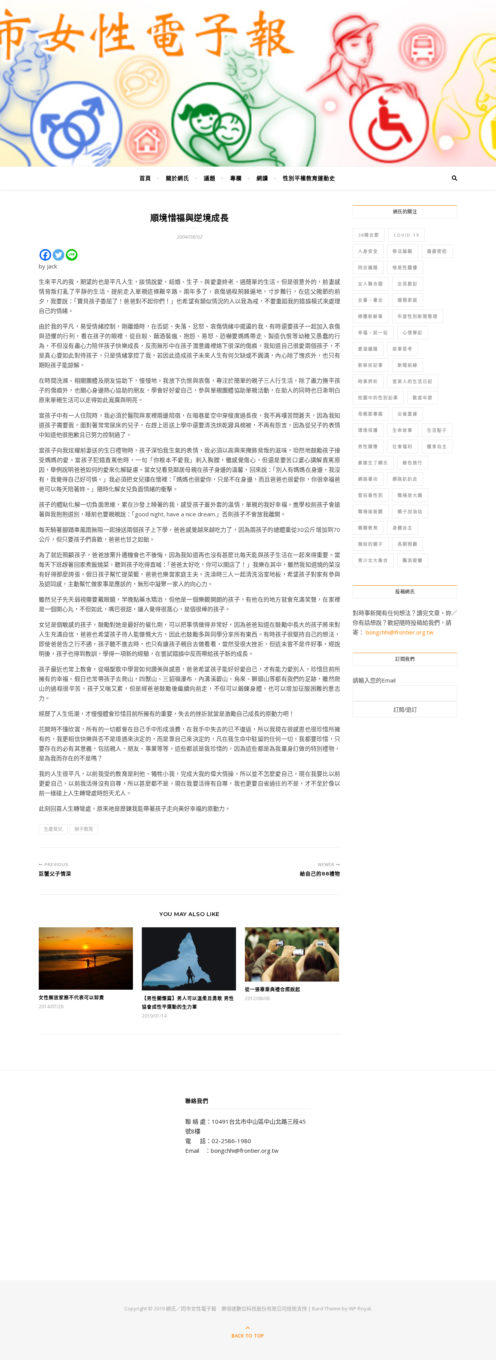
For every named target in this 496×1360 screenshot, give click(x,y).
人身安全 (368, 251)
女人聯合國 (370, 284)
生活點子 (437, 430)
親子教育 (83, 829)
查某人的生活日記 (413, 381)
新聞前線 (408, 365)
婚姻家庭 (408, 300)
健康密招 (437, 251)
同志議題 (368, 267)
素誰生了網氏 (373, 463)
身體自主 (403, 528)
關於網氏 (177, 178)
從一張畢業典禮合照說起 (272, 989)
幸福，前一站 (373, 332)
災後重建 (408, 414)
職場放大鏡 (410, 495)
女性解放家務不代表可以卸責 (71, 998)
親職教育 (368, 528)
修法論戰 (403, 251)
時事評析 (368, 381)
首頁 (145, 178)
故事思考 (403, 349)
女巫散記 (408, 284)
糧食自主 (437, 446)
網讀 (262, 178)
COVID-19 (406, 235)
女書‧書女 (370, 300)
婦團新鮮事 (370, 316)
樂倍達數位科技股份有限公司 (254, 1308)
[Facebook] (45, 255)
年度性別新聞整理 (418, 316)
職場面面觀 (370, 511)
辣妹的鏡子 (370, 544)
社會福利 (403, 446)
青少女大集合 (373, 560)
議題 (209, 178)
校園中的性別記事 (378, 398)
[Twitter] (58, 255)
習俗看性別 (370, 495)
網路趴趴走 (405, 479)
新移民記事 (370, 365)
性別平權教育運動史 (309, 178)
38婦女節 (368, 235)
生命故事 (403, 430)
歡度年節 (423, 398)
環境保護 (368, 430)
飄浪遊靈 (413, 560)
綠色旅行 (413, 463)
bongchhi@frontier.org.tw (400, 632)
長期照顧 (408, 544)
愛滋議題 (368, 349)
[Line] (72, 255)
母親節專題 (370, 414)
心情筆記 (413, 332)
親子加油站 (410, 511)
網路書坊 (368, 479)
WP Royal (360, 1308)
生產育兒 (53, 829)
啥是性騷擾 (405, 267)
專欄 (236, 178)
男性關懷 (368, 446)
